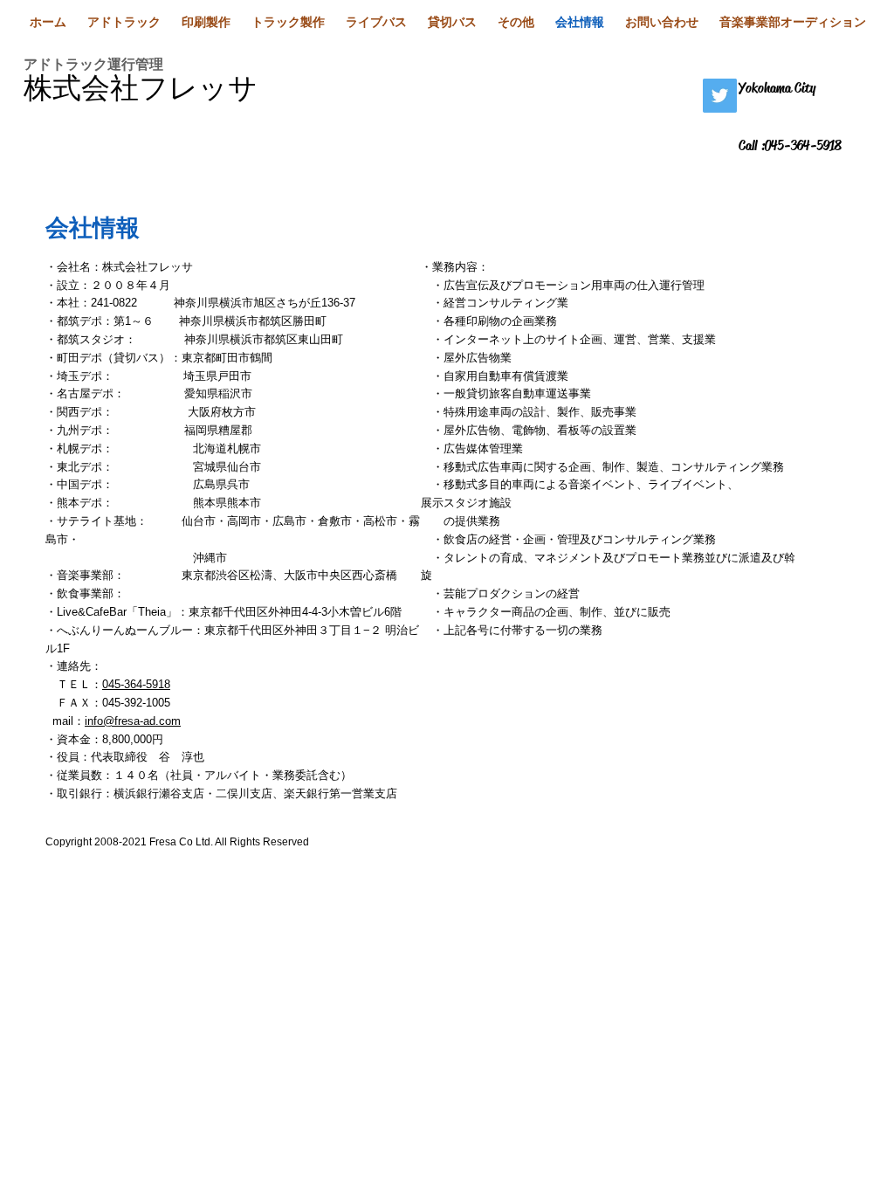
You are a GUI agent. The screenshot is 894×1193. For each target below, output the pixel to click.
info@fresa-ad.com (133, 721)
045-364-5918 (136, 684)
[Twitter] (720, 96)
